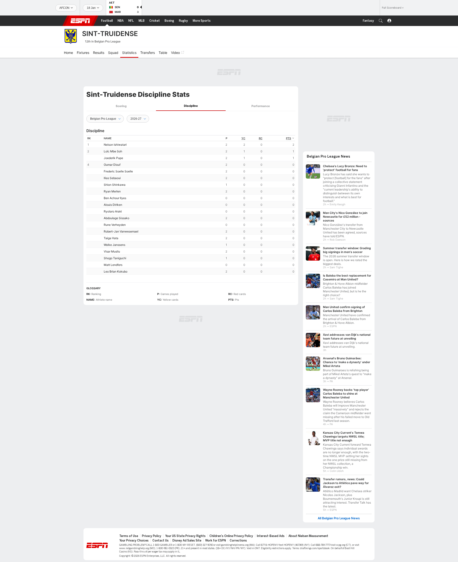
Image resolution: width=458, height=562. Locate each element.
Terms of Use (128, 536)
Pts (288, 138)
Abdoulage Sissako (116, 218)
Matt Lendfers (113, 265)
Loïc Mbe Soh (113, 151)
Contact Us (160, 540)
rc (260, 138)
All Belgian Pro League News (339, 518)
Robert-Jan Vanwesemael (121, 231)
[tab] (121, 106)
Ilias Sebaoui (112, 178)
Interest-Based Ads (271, 536)
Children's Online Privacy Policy (231, 536)
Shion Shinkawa (114, 184)
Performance (260, 106)
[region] (190, 205)
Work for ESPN (215, 540)
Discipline (191, 106)
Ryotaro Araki (113, 211)
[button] (381, 21)
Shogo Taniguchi (115, 258)
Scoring (121, 106)
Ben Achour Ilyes (115, 198)
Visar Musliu (112, 251)
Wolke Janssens (114, 245)
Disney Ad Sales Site (186, 540)
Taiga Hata (111, 238)
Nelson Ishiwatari (115, 144)
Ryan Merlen (112, 191)
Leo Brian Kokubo (115, 271)
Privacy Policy (151, 536)
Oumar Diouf (112, 164)
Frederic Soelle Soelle (118, 171)
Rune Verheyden (115, 225)
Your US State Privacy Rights (185, 536)
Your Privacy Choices (134, 540)
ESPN (80, 20)
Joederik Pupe (113, 158)
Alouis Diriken (113, 204)
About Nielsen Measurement (308, 536)
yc (243, 138)
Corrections (238, 540)
